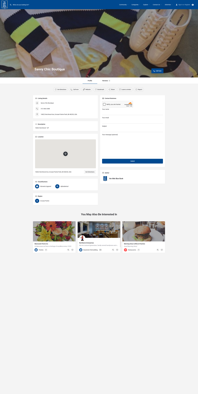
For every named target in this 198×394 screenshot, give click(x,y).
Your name (105, 109)
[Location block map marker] (65, 154)
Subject (104, 126)
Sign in (180, 4)
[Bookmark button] (72, 250)
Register (187, 4)
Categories (134, 4)
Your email (105, 117)
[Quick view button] (68, 250)
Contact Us (156, 4)
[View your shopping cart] (193, 5)
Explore (145, 4)
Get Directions (89, 172)
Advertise (168, 4)
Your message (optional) (110, 134)
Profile (90, 81)
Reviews (106, 81)
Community (123, 4)
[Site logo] (5, 4)
